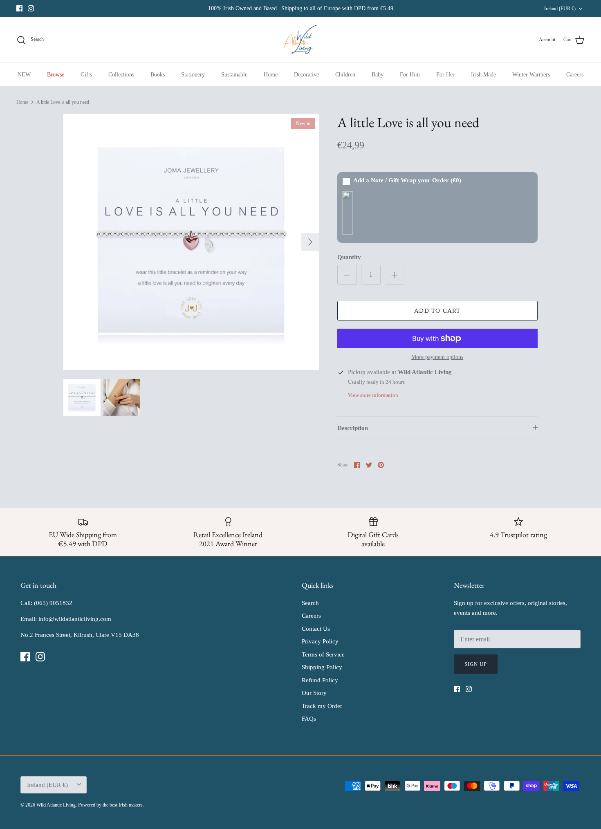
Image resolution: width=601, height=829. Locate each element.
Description (352, 428)
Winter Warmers (531, 75)
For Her (445, 75)
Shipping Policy (322, 667)
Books (157, 75)
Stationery (193, 75)
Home (271, 75)
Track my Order (322, 706)
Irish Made (483, 75)
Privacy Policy (320, 641)
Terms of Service (323, 654)
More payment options (437, 357)
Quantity (349, 257)
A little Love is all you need (62, 102)
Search (310, 603)
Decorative (306, 75)
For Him (410, 75)
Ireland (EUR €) (560, 8)
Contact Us (316, 628)
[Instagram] (31, 8)
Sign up (475, 664)
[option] (191, 242)
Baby (377, 75)
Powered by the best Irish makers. (111, 805)
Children (345, 75)
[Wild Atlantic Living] (300, 40)
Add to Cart (437, 310)
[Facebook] (19, 8)
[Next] (310, 242)
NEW (24, 75)
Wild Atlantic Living (56, 805)
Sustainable (234, 75)
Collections (121, 75)
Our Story (314, 693)
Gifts (86, 75)
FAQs (309, 718)
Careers (574, 75)
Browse (55, 75)
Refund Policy (320, 680)
